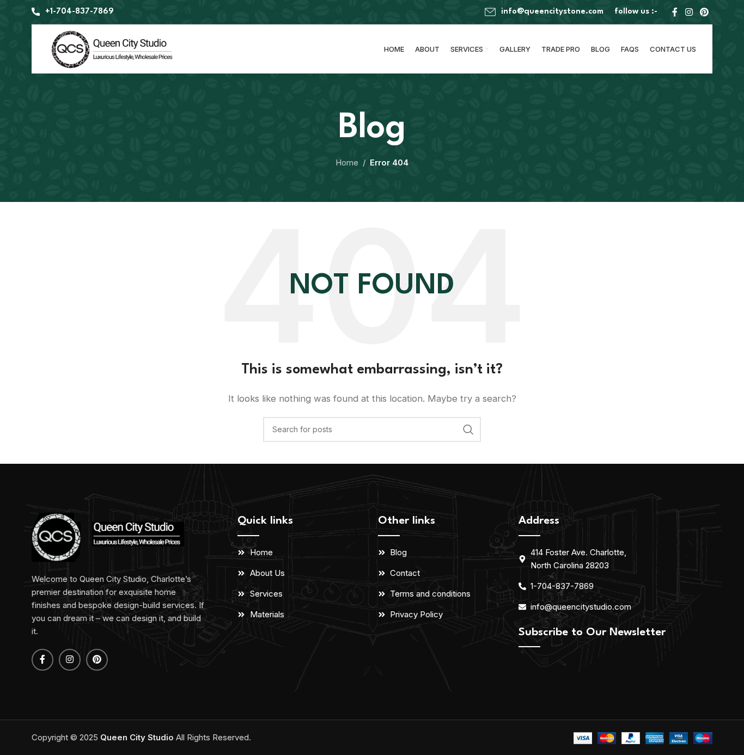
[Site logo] (113, 48)
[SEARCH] (468, 429)
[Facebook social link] (674, 12)
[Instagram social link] (688, 12)
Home (347, 162)
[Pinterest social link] (704, 12)
